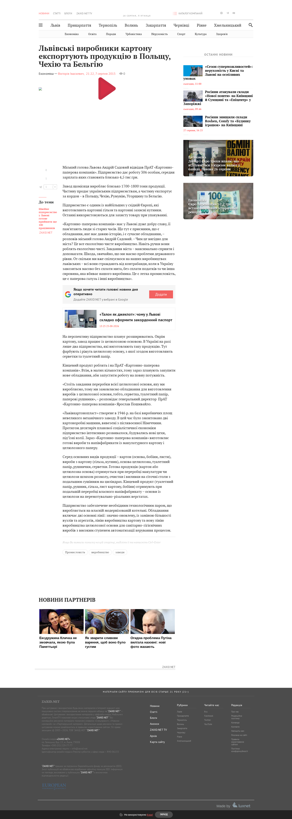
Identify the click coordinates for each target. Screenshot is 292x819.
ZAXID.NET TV (84, 13)
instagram (221, 13)
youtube (234, 13)
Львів (55, 25)
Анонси (154, 724)
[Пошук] (250, 25)
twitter (215, 13)
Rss (206, 711)
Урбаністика (134, 34)
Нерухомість (159, 34)
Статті (57, 13)
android (240, 13)
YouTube (208, 724)
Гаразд (166, 73)
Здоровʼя (221, 34)
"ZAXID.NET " (114, 711)
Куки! (150, 814)
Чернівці (181, 25)
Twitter (207, 720)
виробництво (100, 552)
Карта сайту (157, 742)
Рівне (202, 25)
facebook (209, 13)
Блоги (68, 13)
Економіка (72, 34)
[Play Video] (107, 88)
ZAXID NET (137, 9)
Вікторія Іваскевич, (71, 74)
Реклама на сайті (239, 735)
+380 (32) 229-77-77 (62, 745)
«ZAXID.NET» (63, 738)
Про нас (235, 711)
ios (246, 13)
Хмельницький (227, 25)
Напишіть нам (237, 731)
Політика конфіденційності (239, 750)
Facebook (208, 715)
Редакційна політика (236, 717)
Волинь (131, 25)
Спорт (181, 34)
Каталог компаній (190, 13)
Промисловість (75, 552)
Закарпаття (156, 25)
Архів (153, 736)
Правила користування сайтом (237, 742)
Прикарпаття (79, 25)
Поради (111, 34)
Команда (235, 722)
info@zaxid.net (79, 748)
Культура (201, 34)
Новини (44, 13)
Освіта (92, 34)
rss (252, 13)
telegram (227, 13)
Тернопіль (108, 25)
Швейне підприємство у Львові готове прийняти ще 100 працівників (48, 219)
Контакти (235, 726)
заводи (120, 552)
